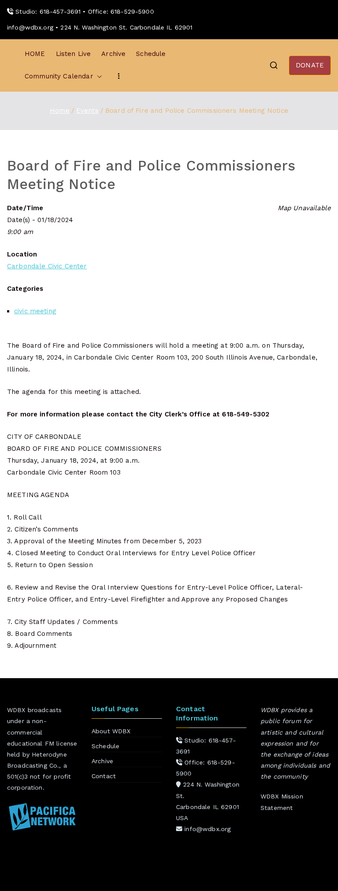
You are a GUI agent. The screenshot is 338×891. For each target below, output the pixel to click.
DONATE (310, 65)
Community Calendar (59, 76)
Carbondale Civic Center (47, 266)
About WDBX (111, 731)
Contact (104, 776)
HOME (35, 54)
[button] (97, 76)
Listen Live (73, 54)
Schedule (150, 54)
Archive (113, 54)
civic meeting (35, 311)
